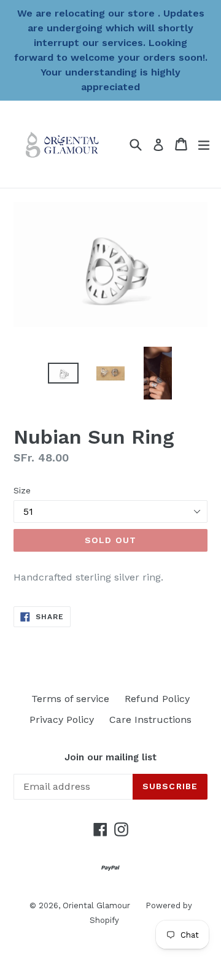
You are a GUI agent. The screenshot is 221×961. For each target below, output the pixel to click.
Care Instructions (150, 719)
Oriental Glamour (96, 905)
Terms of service (70, 698)
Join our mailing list (110, 757)
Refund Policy (157, 698)
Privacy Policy (61, 719)
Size (22, 490)
